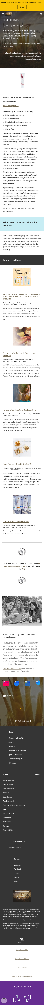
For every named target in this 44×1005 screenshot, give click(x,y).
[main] (22, 29)
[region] (22, 5)
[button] (2, 14)
